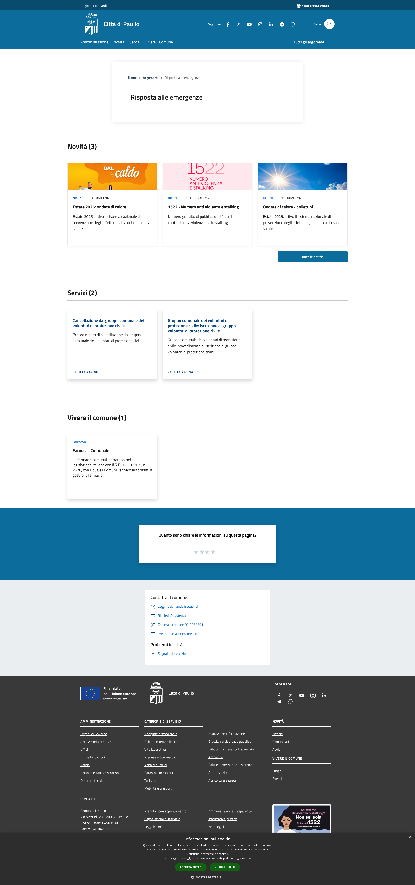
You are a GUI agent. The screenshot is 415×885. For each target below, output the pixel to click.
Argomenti (150, 77)
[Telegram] (280, 24)
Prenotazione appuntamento (165, 811)
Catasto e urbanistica (160, 772)
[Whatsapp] (291, 24)
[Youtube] (247, 24)
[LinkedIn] (269, 24)
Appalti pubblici (155, 765)
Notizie (78, 198)
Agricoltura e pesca (222, 780)
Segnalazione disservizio (162, 819)
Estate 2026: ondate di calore (99, 206)
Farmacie (79, 441)
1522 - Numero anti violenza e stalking (203, 206)
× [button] (410, 837)
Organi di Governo (93, 733)
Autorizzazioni (218, 772)
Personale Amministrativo (99, 772)
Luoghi (277, 770)
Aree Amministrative (95, 741)
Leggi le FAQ (153, 826)
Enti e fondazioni (92, 757)
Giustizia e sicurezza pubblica (229, 741)
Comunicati (280, 741)
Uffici (84, 749)
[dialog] (207, 859)
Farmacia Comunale (91, 450)
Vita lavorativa (155, 749)
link (249, 858)
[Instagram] (258, 24)
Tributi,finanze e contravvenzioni (232, 749)
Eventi (277, 778)
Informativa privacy (222, 819)
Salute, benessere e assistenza (230, 764)
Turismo (150, 780)
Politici (85, 765)
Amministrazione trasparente (230, 811)
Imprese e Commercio (160, 757)
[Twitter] (237, 24)
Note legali (216, 826)
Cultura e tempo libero (160, 741)
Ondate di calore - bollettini (288, 206)
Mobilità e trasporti (158, 788)
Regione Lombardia (94, 5)
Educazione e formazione (226, 733)
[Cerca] (329, 24)
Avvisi (276, 749)
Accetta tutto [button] (191, 867)
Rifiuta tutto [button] (225, 867)
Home (132, 77)
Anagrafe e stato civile (160, 733)
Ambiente (215, 757)
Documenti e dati (92, 780)
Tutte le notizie (313, 256)
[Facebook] (226, 24)
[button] (207, 877)
